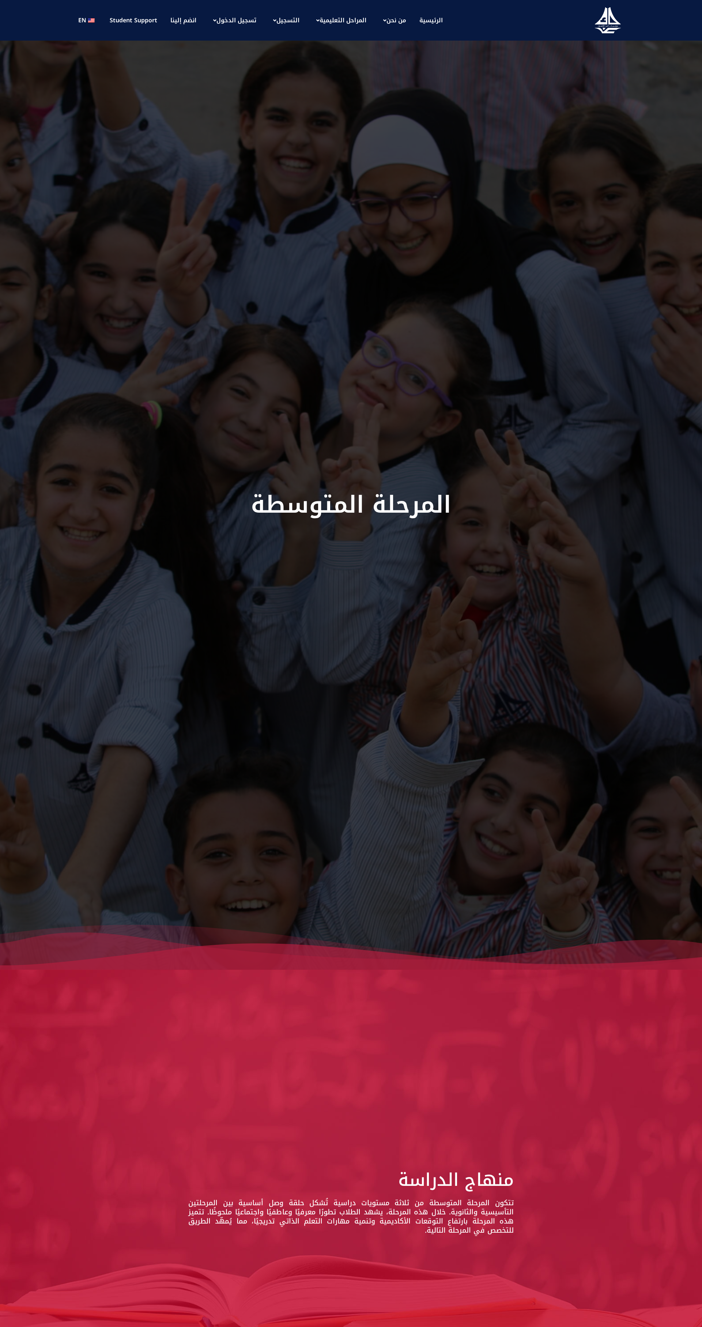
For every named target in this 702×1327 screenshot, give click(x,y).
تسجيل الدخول (236, 20)
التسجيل (287, 20)
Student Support (133, 20)
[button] (393, 20)
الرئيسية (431, 20)
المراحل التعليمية (343, 20)
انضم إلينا (183, 20)
